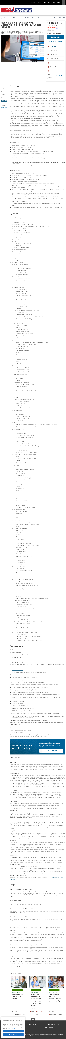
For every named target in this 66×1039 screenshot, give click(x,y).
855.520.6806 (4, 107)
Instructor (3, 94)
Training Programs (7, 17)
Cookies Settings (13, 1034)
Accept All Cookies (13, 1031)
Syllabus (3, 88)
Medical (14, 17)
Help (46, 1029)
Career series (53, 46)
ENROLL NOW (55, 37)
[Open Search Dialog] (63, 2)
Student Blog (55, 1026)
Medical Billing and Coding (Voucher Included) (17, 996)
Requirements (4, 91)
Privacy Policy (42, 1035)
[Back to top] (33, 1024)
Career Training (28, 1026)
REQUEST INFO (59, 75)
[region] (13, 1027)
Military (46, 1026)
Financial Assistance (49, 1027)
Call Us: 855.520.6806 (59, 17)
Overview (3, 86)
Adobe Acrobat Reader (17, 670)
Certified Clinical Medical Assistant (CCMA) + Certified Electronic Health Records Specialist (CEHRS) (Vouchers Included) (36, 1000)
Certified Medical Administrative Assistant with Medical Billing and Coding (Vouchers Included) (55, 998)
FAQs (2, 97)
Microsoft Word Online (17, 668)
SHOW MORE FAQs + (15, 966)
